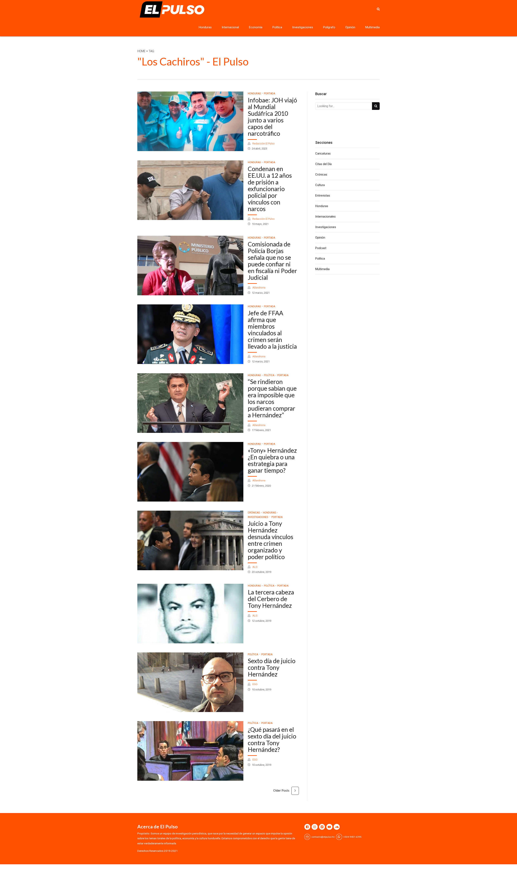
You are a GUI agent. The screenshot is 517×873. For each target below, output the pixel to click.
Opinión (350, 27)
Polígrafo (329, 27)
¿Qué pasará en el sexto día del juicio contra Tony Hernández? (272, 739)
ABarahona (258, 287)
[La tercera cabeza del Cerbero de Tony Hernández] (190, 613)
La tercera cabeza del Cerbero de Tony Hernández (271, 598)
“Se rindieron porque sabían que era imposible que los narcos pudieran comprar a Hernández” (272, 398)
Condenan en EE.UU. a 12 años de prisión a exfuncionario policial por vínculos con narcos (270, 188)
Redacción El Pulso (263, 143)
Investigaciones (302, 27)
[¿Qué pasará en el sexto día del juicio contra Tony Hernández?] (190, 751)
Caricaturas (323, 153)
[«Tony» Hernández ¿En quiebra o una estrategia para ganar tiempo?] (190, 472)
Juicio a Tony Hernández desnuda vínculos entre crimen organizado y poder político (270, 540)
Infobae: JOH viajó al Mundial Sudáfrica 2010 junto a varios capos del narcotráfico (272, 116)
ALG (254, 566)
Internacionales (325, 216)
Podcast (320, 248)
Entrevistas (322, 195)
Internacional (230, 27)
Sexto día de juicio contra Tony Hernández (271, 667)
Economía (255, 27)
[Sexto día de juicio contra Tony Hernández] (190, 682)
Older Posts (281, 790)
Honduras (205, 27)
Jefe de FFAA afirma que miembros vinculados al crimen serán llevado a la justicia (272, 329)
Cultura (320, 185)
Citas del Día (323, 164)
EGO (254, 684)
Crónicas (254, 512)
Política (277, 27)
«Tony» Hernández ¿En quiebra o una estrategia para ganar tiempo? (272, 460)
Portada (269, 93)
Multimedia (372, 27)
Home (141, 51)
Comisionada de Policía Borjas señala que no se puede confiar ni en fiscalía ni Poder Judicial (272, 260)
